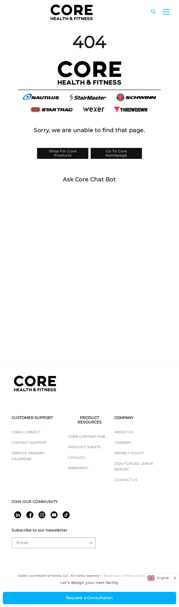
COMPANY (124, 417)
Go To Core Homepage (116, 153)
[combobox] (162, 578)
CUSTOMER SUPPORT (32, 417)
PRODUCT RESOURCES (90, 419)
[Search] (153, 12)
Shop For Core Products (63, 153)
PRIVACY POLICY (129, 453)
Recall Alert (112, 575)
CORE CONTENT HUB (87, 436)
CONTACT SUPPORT (29, 442)
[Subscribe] (90, 542)
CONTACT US (126, 480)
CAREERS (122, 442)
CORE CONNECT (26, 432)
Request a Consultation (89, 598)
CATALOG (76, 457)
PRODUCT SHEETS (84, 447)
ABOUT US (123, 432)
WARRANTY (78, 468)
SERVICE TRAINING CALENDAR (28, 456)
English (163, 578)
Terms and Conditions (142, 575)
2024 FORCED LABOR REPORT (133, 466)
